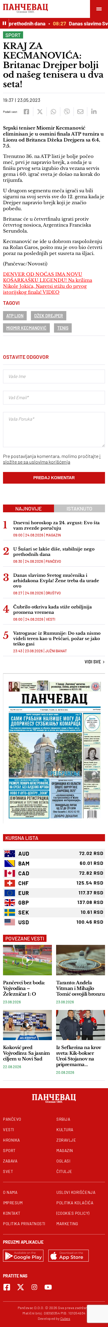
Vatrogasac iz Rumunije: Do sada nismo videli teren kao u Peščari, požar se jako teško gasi (56, 639)
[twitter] (39, 111)
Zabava (10, 1161)
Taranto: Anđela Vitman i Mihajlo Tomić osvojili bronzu (80, 988)
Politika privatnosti (24, 1223)
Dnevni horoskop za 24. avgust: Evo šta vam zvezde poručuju (56, 525)
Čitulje (64, 1171)
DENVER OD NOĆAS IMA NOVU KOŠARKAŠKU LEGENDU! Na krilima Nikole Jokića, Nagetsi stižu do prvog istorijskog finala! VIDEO (47, 283)
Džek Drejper (48, 315)
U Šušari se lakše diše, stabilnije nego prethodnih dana (53, 551)
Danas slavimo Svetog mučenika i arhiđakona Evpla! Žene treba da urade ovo (56, 581)
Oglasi (63, 1161)
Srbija (63, 1119)
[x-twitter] (20, 1287)
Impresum (12, 1202)
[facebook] (26, 111)
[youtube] (48, 1287)
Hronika (11, 1140)
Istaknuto (79, 508)
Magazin (53, 535)
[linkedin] (93, 111)
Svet (8, 1171)
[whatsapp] (53, 111)
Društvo (53, 593)
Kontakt (11, 1213)
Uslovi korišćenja (75, 1192)
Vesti (50, 619)
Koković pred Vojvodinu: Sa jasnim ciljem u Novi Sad (26, 1053)
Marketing (67, 1223)
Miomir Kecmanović (26, 327)
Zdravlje (66, 1140)
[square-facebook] (6, 1287)
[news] (27, 960)
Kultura (65, 1129)
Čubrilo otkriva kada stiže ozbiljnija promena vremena (52, 609)
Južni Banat (56, 651)
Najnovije (28, 508)
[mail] (80, 111)
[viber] (67, 111)
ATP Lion (14, 315)
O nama (10, 1192)
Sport (13, 35)
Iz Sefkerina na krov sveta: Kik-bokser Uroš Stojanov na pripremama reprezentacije (78, 1056)
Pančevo (53, 561)
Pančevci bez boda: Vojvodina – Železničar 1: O (24, 988)
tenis (62, 327)
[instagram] (34, 1287)
